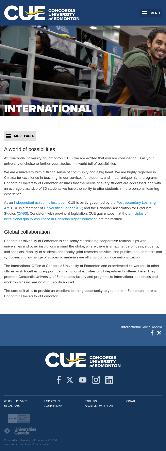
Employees (52, 401)
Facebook (152, 333)
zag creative (42, 444)
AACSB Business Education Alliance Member (19, 418)
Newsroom (12, 406)
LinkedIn (109, 380)
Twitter (159, 333)
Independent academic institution (40, 202)
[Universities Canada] (83, 431)
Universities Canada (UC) (63, 208)
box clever (25, 444)
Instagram (96, 380)
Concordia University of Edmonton (42, 12)
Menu (155, 13)
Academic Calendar (99, 406)
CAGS (22, 213)
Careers (91, 401)
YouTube (83, 380)
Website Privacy (15, 401)
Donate (130, 401)
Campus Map (53, 406)
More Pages (24, 136)
